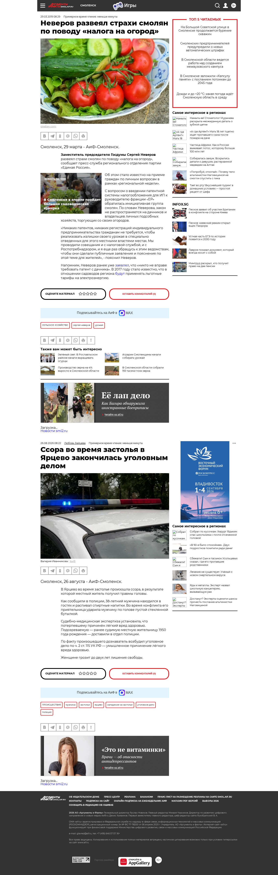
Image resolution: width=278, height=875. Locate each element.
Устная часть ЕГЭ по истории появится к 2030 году (207, 238)
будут (120, 274)
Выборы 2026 (210, 801)
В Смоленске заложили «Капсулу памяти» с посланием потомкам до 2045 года (205, 79)
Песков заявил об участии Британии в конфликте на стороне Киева (212, 211)
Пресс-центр (112, 797)
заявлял (122, 265)
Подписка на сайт (97, 801)
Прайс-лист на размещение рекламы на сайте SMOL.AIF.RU (195, 797)
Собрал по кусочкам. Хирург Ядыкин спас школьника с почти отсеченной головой (213, 535)
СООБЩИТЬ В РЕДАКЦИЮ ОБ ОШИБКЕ (91, 805)
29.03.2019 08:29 (50, 16)
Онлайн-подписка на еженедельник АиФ (140, 801)
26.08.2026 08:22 (50, 443)
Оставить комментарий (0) (139, 294)
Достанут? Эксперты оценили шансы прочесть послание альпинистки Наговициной (213, 602)
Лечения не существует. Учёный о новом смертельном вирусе (211, 573)
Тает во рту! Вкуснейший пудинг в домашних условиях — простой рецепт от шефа (211, 188)
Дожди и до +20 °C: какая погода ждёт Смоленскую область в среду (205, 95)
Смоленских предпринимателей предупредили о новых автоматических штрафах (205, 47)
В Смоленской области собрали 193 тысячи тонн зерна (143, 369)
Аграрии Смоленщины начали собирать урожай (141, 356)
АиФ (73, 561)
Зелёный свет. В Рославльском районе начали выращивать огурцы (77, 358)
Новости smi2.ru (54, 431)
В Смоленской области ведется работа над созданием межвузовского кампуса (205, 63)
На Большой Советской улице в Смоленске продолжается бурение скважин (205, 30)
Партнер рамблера (104, 860)
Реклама (130, 797)
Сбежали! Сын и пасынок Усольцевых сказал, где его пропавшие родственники (214, 561)
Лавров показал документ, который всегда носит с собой (211, 251)
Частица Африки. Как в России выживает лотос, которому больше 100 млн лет (212, 148)
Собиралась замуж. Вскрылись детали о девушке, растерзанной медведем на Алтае (211, 161)
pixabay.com (48, 126)
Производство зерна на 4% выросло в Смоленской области (78, 369)
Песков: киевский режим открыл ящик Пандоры (209, 224)
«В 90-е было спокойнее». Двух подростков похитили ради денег (211, 546)
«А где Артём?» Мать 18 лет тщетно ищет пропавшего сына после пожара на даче (212, 135)
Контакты (75, 801)
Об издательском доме (84, 797)
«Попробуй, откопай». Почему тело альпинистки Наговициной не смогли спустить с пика (212, 175)
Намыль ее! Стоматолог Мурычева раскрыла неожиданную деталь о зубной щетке (212, 121)
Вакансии (146, 797)
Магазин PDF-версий (185, 801)
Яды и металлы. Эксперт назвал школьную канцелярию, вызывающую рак (210, 588)
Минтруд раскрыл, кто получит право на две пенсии (209, 265)
